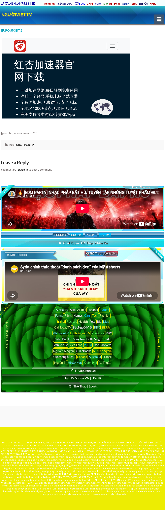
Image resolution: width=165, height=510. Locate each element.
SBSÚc (106, 327)
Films (68, 315)
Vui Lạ (88, 345)
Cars (87, 315)
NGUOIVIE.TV (156, 448)
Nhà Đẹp (76, 234)
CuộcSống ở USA (64, 357)
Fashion (105, 315)
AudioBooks (83, 351)
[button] (159, 19)
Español (93, 309)
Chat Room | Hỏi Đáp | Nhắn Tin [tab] (85, 243)
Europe (104, 309)
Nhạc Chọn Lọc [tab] (85, 370)
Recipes (72, 321)
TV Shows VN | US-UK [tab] (85, 378)
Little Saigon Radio (98, 339)
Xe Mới (91, 234)
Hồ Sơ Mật (75, 362)
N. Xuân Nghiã (102, 351)
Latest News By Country (158, 344)
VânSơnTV (61, 345)
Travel (61, 321)
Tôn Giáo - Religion (16, 254)
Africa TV (62, 309)
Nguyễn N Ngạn (63, 351)
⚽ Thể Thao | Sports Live (101, 253)
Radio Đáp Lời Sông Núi (69, 339)
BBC (97, 327)
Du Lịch (105, 234)
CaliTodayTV (62, 327)
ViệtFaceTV (61, 333)
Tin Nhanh (60, 234)
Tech (95, 315)
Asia (73, 309)
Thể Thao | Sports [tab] (85, 386)
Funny (59, 315)
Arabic (81, 309)
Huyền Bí (60, 362)
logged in (22, 169)
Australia (95, 357)
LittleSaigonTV (80, 333)
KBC (109, 333)
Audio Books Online (7, 335)
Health (83, 321)
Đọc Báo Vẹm (102, 345)
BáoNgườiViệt (82, 327)
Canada (82, 357)
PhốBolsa (98, 333)
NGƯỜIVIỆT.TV (16, 14)
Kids (106, 321)
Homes (78, 315)
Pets (92, 321)
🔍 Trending (157, 253)
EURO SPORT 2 (24, 144)
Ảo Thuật (105, 362)
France (107, 357)
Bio (99, 321)
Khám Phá (90, 362)
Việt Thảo (75, 345)
